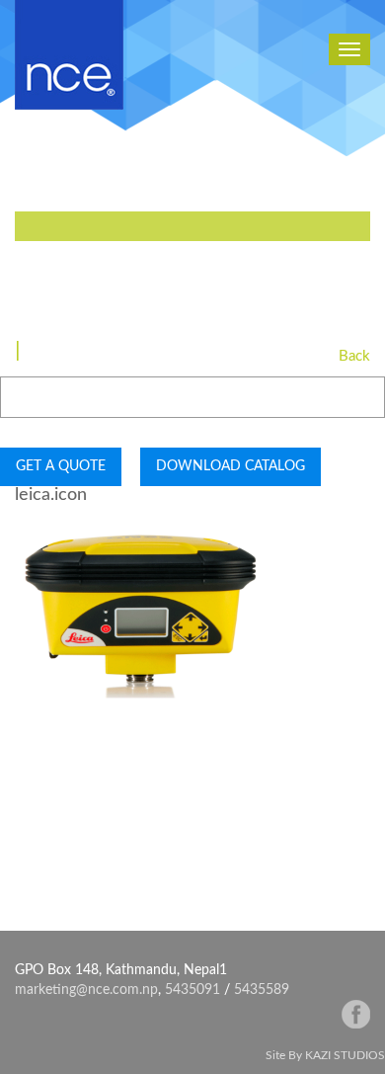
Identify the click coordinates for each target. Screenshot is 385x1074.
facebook (356, 1014)
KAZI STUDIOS (345, 1055)
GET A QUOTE (61, 466)
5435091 (192, 990)
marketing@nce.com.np (86, 990)
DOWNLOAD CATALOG (230, 466)
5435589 (261, 990)
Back (354, 356)
